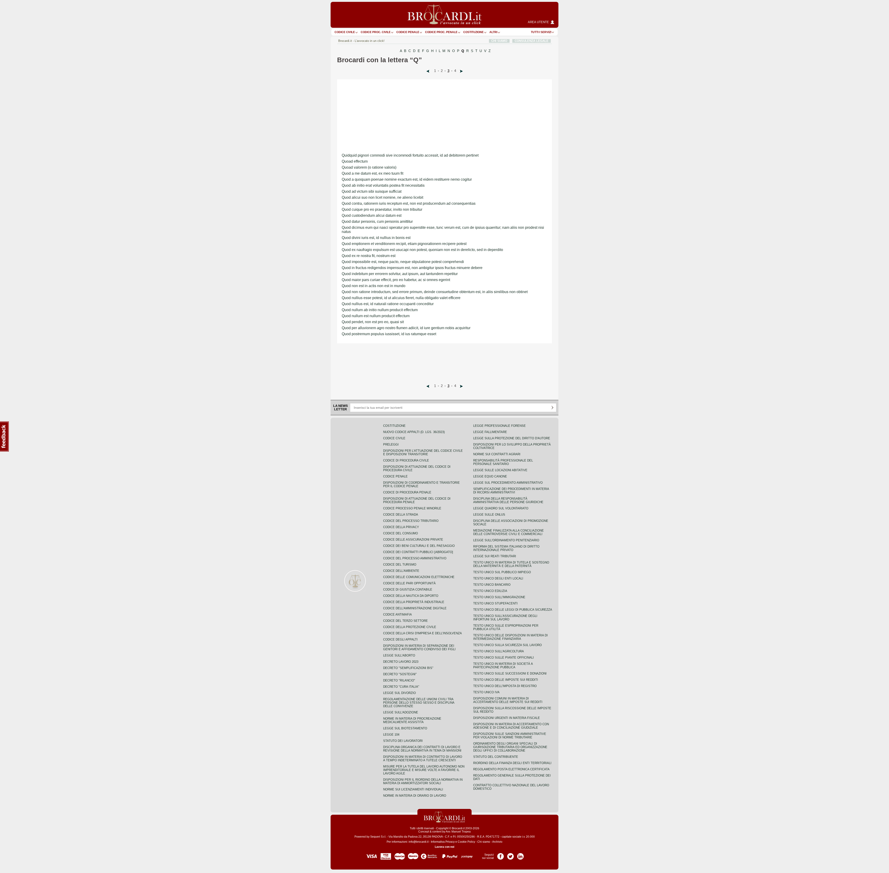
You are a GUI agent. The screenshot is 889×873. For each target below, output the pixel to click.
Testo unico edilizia (490, 591)
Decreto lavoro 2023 (400, 661)
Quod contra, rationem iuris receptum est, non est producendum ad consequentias (409, 203)
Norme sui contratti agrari (496, 454)
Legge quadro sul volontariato (500, 508)
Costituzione (473, 32)
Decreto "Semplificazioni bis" (408, 668)
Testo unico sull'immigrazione (499, 597)
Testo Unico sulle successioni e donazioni (510, 673)
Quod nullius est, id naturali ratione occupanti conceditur (388, 304)
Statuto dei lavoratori (403, 741)
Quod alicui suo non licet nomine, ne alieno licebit (382, 197)
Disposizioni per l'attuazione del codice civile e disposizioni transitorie (423, 452)
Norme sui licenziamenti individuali (413, 789)
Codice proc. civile (376, 32)
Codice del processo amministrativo (414, 558)
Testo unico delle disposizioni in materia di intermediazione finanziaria (510, 637)
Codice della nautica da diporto (410, 595)
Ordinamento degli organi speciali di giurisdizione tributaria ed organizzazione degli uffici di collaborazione (510, 747)
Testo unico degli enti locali (498, 578)
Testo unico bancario (491, 584)
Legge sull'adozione (400, 712)
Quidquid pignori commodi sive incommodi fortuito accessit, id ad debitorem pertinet (410, 155)
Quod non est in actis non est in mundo (373, 286)
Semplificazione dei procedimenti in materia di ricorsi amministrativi (511, 490)
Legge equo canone (490, 476)
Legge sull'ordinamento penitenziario (506, 540)
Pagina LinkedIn (520, 854)
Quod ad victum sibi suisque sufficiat (371, 191)
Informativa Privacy (443, 841)
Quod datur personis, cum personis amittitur (377, 221)
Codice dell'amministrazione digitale (415, 608)
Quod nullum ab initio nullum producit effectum (380, 310)
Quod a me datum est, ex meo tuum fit (372, 173)
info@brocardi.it (419, 841)
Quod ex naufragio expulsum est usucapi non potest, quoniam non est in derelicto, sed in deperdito (422, 250)
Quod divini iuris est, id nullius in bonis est (376, 238)
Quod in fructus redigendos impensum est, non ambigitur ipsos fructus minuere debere (412, 268)
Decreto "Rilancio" (399, 680)
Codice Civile (345, 32)
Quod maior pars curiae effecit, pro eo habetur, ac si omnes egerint (396, 280)
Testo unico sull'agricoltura (498, 651)
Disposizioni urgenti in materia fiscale (506, 718)
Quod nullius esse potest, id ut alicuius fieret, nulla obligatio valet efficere (401, 298)
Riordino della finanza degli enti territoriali (512, 763)
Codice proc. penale (441, 32)
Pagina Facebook (500, 854)
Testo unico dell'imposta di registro (505, 686)
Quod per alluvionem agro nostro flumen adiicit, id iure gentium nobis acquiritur (406, 328)
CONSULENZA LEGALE (531, 41)
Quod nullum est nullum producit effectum (376, 316)
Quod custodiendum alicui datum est (371, 215)
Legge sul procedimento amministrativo (508, 482)
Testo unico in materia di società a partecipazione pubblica (503, 665)
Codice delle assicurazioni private (413, 539)
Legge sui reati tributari (494, 556)
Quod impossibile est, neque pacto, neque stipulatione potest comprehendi (403, 262)
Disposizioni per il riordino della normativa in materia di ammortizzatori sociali (423, 781)
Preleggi (391, 444)
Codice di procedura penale (407, 492)
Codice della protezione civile (409, 627)
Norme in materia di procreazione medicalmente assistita (412, 720)
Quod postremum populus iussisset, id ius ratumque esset (389, 334)
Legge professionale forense (499, 425)
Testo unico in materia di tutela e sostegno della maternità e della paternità (511, 564)
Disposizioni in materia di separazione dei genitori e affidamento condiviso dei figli (419, 647)
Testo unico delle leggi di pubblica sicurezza (512, 609)
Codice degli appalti (400, 639)
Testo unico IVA (486, 692)
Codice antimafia (397, 614)
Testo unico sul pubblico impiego (502, 572)
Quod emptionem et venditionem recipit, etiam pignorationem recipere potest (404, 244)
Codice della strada (400, 514)
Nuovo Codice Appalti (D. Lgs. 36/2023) (414, 432)
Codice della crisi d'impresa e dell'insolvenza (422, 633)
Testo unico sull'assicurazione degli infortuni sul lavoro (505, 617)
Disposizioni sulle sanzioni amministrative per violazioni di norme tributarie (509, 735)
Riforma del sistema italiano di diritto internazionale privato (506, 548)
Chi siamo (483, 841)
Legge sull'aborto (399, 655)
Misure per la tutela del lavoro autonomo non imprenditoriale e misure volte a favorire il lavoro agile (423, 770)
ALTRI (493, 32)
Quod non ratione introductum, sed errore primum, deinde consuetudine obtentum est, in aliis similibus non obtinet (435, 292)
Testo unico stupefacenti (495, 603)
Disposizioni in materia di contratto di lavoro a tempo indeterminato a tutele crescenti (422, 758)
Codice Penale (407, 32)
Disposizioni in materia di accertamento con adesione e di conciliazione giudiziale (511, 725)
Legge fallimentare (490, 432)
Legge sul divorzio (399, 693)
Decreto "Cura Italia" (401, 686)
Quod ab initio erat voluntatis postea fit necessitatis (383, 185)
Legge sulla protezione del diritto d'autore (511, 438)
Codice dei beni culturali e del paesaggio (419, 546)
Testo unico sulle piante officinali (503, 657)
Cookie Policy (466, 841)
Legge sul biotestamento (405, 728)
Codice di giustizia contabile (407, 589)
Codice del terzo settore (405, 620)
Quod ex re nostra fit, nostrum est (368, 256)
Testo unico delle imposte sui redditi (505, 679)
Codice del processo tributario (410, 521)
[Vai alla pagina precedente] (427, 71)
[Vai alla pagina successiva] (461, 71)
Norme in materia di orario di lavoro (414, 795)
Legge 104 (391, 734)
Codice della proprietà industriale (413, 602)
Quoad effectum (355, 161)
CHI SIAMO (499, 41)
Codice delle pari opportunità (409, 583)
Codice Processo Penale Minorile (412, 508)
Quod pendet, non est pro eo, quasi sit (373, 322)
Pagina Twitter (510, 854)
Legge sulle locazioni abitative (500, 470)
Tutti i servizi (541, 32)
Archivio (497, 841)
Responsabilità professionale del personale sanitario (503, 462)
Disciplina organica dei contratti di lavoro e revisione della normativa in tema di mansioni (422, 748)
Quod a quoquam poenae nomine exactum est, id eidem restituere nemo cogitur (407, 179)
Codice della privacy (401, 527)
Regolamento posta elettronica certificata (511, 769)
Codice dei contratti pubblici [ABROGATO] (418, 552)
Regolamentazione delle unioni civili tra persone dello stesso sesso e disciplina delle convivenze (418, 702)
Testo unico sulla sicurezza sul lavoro (507, 645)
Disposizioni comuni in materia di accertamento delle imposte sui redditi (507, 700)
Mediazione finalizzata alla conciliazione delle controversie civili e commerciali (508, 532)
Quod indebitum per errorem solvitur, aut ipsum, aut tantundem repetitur (400, 274)
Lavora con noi (444, 846)
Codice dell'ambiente (401, 571)
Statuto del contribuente (495, 756)
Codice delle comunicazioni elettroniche (418, 577)
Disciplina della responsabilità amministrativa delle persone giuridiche (508, 500)
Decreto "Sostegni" (400, 674)
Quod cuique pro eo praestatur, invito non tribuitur (382, 209)
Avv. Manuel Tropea (458, 831)
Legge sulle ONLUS (489, 514)
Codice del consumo (400, 533)
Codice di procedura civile (406, 460)
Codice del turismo (399, 564)
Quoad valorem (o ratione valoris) (369, 167)
